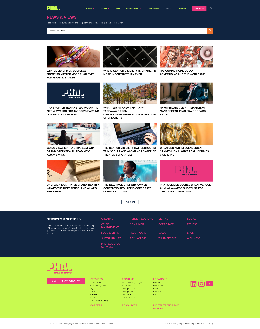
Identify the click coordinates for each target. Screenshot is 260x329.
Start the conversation (66, 280)
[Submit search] (210, 31)
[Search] (211, 8)
